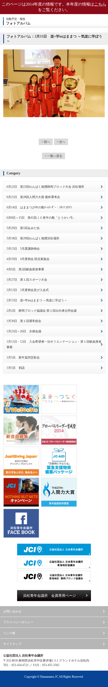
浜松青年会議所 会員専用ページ (49, 596)
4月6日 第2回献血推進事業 (25, 269)
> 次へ (61, 142)
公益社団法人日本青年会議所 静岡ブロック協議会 (54, 576)
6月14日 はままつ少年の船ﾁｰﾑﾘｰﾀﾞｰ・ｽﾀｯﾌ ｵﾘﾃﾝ (39, 207)
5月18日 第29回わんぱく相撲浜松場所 (33, 238)
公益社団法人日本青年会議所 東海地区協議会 (54, 563)
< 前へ (45, 142)
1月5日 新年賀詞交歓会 (23, 357)
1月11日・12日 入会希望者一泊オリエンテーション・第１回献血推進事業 (54, 344)
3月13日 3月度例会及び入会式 (28, 290)
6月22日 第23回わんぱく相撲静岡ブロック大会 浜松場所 (45, 186)
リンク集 (9, 633)
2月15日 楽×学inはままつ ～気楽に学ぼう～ (37, 300)
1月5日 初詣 (16, 368)
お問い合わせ (12, 611)
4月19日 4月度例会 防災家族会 (28, 259)
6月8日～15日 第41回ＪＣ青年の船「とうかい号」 (41, 217)
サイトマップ (12, 644)
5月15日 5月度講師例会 (23, 248)
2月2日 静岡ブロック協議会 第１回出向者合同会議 (42, 310)
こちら (100, 4)
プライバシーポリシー (18, 622)
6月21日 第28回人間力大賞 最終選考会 (33, 197)
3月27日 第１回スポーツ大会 (27, 279)
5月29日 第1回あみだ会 (23, 228)
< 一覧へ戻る (53, 156)
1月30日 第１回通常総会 (24, 321)
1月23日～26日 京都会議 (24, 331)
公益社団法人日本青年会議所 (54, 549)
